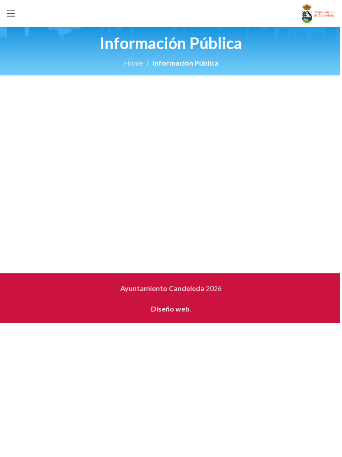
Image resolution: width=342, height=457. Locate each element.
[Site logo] (318, 12)
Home (133, 62)
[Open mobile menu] (11, 13)
